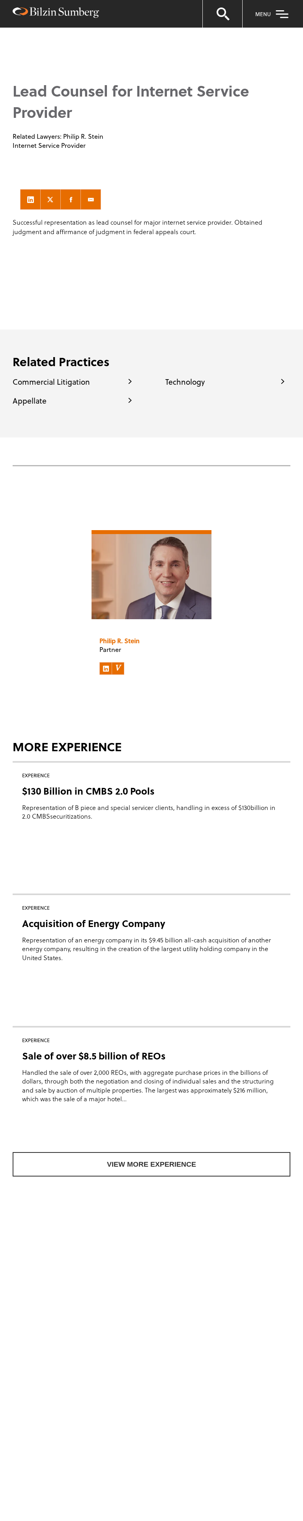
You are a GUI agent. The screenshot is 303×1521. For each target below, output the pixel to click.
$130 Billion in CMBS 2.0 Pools (88, 791)
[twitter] (50, 199)
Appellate (30, 400)
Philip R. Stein (83, 136)
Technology (185, 381)
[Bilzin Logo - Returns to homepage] (56, 13)
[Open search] (222, 14)
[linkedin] (30, 199)
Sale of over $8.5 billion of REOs (94, 1056)
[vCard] (118, 668)
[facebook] (70, 199)
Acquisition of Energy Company (93, 923)
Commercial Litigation (51, 381)
